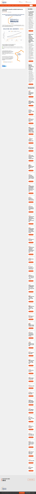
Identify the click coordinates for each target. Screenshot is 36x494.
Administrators (27, 5)
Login (31, 5)
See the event (31, 105)
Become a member (31, 479)
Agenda (13, 5)
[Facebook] (2, 66)
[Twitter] (5, 66)
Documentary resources (21, 5)
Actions (6, 5)
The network (2, 5)
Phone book (9, 5)
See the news (31, 84)
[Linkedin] (4, 66)
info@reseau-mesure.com (28, 2)
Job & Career (16, 5)
